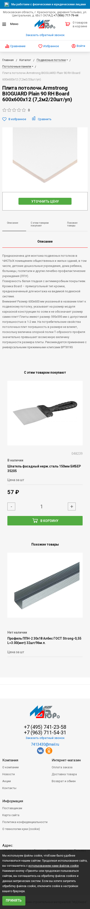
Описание (12, 223)
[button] (45, 110)
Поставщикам (12, 808)
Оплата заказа (62, 767)
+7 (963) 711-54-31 (45, 732)
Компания (10, 760)
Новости (8, 774)
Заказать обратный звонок (45, 35)
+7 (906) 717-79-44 (66, 15)
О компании (10, 767)
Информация (12, 801)
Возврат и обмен (64, 781)
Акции (6, 781)
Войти (80, 46)
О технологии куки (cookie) (21, 829)
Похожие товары (72, 224)
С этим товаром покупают (40, 224)
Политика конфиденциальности (25, 822)
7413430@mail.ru (45, 744)
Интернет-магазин (66, 760)
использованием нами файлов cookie (53, 865)
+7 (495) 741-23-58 (45, 727)
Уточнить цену (45, 201)
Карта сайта (10, 815)
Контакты (9, 788)
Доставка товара (64, 774)
